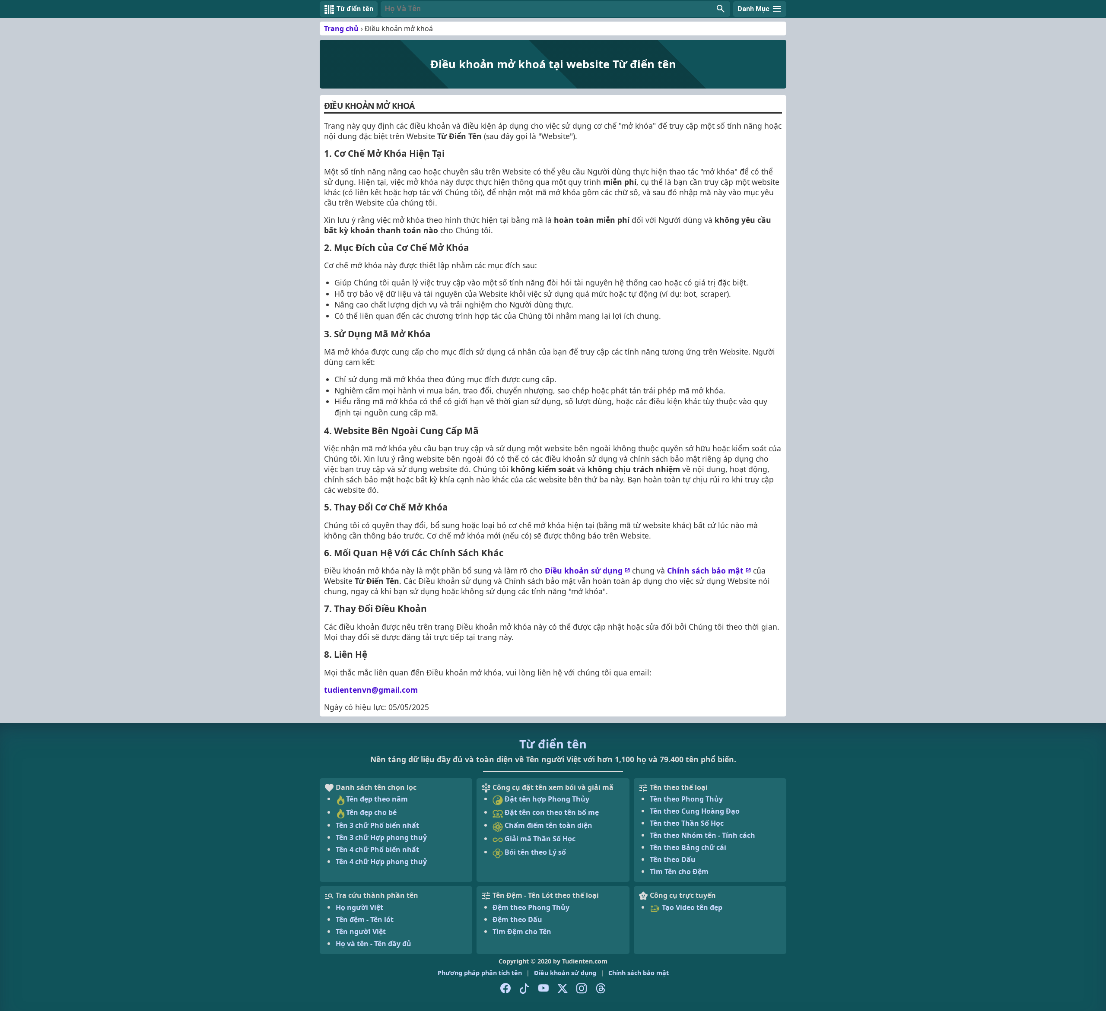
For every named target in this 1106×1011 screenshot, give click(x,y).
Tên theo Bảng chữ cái (688, 847)
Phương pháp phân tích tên (480, 973)
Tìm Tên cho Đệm (679, 871)
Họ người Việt (359, 907)
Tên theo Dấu (673, 859)
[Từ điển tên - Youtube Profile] (543, 988)
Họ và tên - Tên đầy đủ (373, 943)
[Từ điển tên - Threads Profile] (600, 988)
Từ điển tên (553, 744)
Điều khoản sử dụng (584, 570)
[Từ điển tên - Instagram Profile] (581, 988)
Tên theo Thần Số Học (687, 823)
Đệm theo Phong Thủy (531, 907)
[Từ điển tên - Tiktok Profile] (524, 988)
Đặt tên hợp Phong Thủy (546, 799)
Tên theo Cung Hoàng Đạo (695, 811)
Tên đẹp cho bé (371, 812)
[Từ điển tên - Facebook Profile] (505, 988)
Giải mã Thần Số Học (539, 838)
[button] (555, 9)
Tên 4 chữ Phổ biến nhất (377, 849)
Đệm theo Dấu (517, 919)
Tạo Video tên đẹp (691, 907)
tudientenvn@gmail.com (371, 690)
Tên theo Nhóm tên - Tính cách (702, 835)
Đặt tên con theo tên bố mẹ (551, 812)
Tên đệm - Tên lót (365, 919)
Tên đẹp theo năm (377, 799)
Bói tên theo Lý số (534, 852)
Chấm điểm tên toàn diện (547, 825)
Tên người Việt (361, 931)
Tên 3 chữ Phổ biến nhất (377, 825)
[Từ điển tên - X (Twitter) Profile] (562, 988)
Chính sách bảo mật (705, 570)
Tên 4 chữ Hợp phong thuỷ (381, 861)
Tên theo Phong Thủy (686, 799)
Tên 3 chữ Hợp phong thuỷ (381, 837)
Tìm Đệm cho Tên (522, 931)
